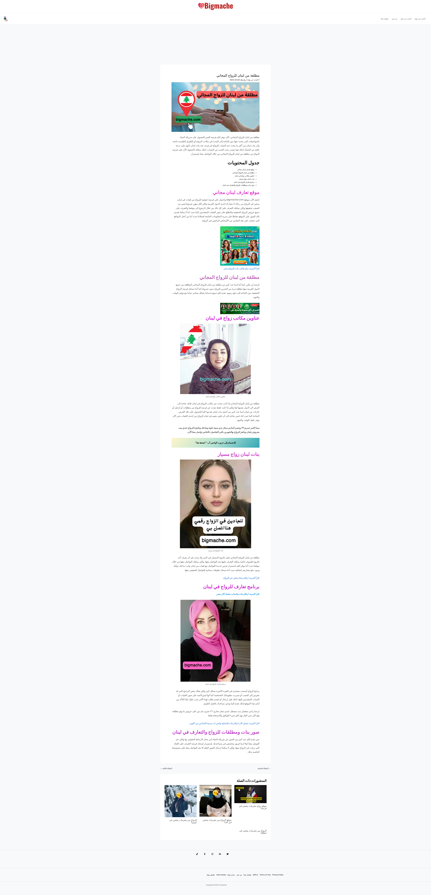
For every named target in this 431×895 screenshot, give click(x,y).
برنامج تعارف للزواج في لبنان (244, 182)
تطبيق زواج (211, 875)
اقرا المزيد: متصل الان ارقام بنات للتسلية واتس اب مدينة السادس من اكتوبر (224, 723)
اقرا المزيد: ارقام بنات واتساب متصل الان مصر (237, 594)
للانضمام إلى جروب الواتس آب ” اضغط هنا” (215, 442)
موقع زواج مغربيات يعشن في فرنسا (253, 807)
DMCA (255, 875)
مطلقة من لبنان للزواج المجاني (243, 172)
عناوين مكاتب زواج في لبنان (244, 176)
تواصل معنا (247, 875)
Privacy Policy (277, 875)
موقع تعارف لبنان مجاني (245, 169)
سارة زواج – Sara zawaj (225, 875)
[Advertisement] (215, 48)
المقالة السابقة (264, 768)
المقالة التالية (166, 768)
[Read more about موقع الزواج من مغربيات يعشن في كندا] (215, 801)
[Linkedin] (220, 854)
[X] (228, 854)
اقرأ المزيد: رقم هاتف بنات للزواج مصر (241, 268)
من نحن (239, 875)
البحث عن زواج (253, 80)
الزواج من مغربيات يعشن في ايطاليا (253, 831)
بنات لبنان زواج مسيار (246, 179)
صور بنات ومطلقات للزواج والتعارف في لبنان (238, 185)
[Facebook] (205, 854)
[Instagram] (212, 854)
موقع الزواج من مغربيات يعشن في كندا (217, 821)
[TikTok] (197, 854)
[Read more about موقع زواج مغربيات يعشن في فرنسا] (250, 794)
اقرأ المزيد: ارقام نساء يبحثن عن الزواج (241, 577)
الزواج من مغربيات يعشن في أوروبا (183, 821)
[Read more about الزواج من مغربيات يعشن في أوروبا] (181, 801)
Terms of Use (265, 875)
